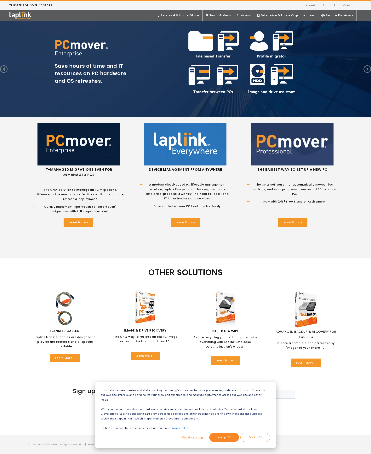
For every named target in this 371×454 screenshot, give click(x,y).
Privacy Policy (179, 428)
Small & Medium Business (230, 15)
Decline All (255, 437)
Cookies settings (193, 437)
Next (367, 69)
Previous (4, 69)
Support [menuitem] (329, 5)
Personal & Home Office (180, 15)
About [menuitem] (310, 5)
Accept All (224, 437)
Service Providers (339, 15)
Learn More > (78, 222)
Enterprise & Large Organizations (287, 15)
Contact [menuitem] (349, 5)
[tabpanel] (185, 62)
